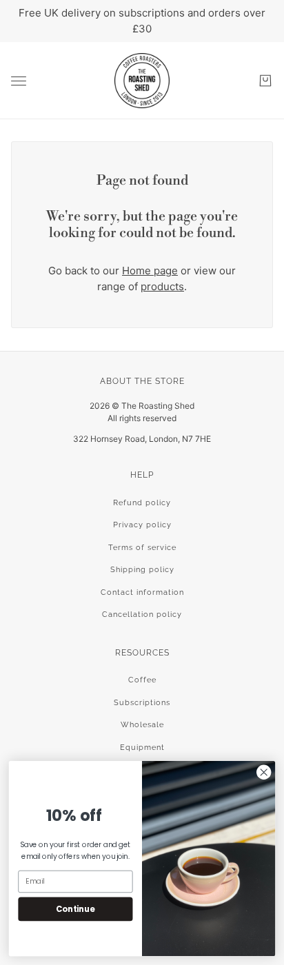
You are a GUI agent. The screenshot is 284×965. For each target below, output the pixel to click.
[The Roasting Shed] (142, 80)
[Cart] (265, 80)
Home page (150, 270)
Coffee (142, 680)
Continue (75, 908)
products (162, 286)
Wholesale (142, 724)
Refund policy (142, 502)
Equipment (142, 747)
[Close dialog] (264, 772)
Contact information (142, 592)
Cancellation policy (142, 614)
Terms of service (142, 547)
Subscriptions (142, 702)
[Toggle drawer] (18, 81)
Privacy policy (142, 524)
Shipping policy (142, 569)
